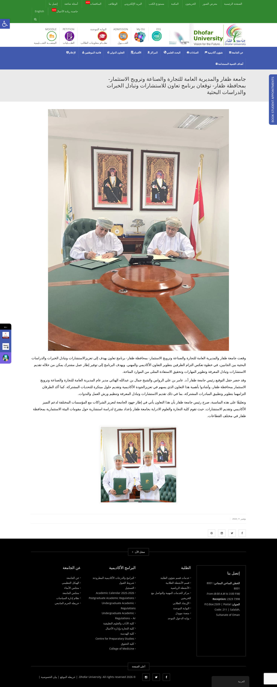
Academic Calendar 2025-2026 (115, 593)
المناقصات (93, 3)
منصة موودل (182, 613)
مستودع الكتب (156, 3)
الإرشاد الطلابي (181, 603)
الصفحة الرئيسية (233, 3)
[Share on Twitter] (232, 533)
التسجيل (129, 588)
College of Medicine (121, 648)
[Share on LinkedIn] (222, 533)
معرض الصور (210, 3)
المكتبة (175, 3)
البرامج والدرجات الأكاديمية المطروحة (113, 577)
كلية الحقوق (127, 643)
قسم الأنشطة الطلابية (177, 582)
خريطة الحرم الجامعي (67, 603)
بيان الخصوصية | (48, 677)
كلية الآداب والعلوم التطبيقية (118, 623)
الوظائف (112, 3)
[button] (5, 24)
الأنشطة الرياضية (180, 588)
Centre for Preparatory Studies (115, 638)
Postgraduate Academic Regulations (111, 598)
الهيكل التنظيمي (70, 582)
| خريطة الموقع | (68, 677)
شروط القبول (126, 582)
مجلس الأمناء (71, 588)
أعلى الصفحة (138, 666)
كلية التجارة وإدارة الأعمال (120, 628)
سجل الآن (139, 552)
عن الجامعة (73, 577)
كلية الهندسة (127, 633)
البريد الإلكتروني (133, 3)
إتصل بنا (53, 3)
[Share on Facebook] (242, 533)
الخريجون (190, 3)
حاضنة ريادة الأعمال (65, 11)
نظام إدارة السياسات (67, 598)
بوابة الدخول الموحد (178, 618)
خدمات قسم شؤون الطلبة (175, 577)
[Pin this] (211, 533)
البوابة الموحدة (181, 608)
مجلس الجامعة (71, 593)
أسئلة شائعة (71, 3)
